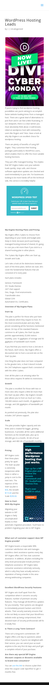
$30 (6, 490)
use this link (17, 665)
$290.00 (13, 496)
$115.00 (8, 493)
